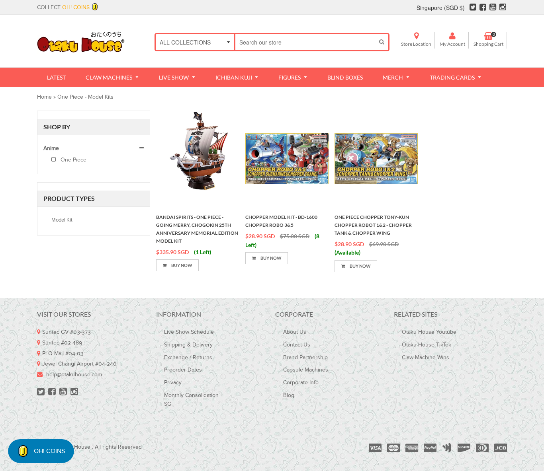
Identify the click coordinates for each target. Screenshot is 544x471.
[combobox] (305, 42)
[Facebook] (482, 8)
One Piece (72, 160)
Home (44, 97)
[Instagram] (502, 8)
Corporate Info (301, 383)
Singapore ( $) (441, 8)
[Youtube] (492, 8)
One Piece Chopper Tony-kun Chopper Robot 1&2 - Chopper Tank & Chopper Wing (373, 225)
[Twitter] (473, 8)
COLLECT (63, 7)
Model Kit (61, 220)
